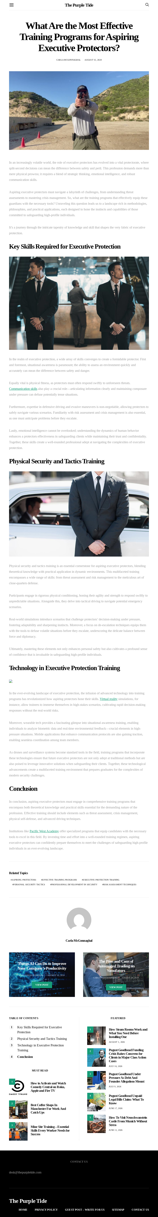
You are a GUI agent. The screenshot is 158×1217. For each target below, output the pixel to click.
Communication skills (23, 388)
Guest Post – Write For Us (85, 1209)
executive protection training (101, 880)
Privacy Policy (46, 1209)
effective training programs (59, 880)
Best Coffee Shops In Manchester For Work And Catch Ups (48, 1108)
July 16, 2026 (115, 1066)
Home (23, 1209)
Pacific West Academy (44, 831)
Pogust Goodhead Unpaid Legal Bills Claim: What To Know (126, 1099)
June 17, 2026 (115, 1108)
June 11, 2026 (115, 1130)
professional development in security (74, 884)
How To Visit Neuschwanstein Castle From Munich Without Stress (128, 1121)
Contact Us (140, 1209)
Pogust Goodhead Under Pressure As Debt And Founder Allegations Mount (126, 1077)
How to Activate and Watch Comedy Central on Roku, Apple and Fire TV (48, 1087)
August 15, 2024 (93, 60)
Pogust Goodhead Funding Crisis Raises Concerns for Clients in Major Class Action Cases (127, 1055)
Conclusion (25, 1057)
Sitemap (118, 1209)
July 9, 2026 (115, 1086)
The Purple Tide (79, 5)
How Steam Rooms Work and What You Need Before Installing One (128, 1033)
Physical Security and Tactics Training (42, 1038)
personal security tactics (29, 884)
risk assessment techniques (120, 884)
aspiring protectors (24, 880)
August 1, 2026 (117, 1042)
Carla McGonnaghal (68, 60)
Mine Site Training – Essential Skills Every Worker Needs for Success (50, 1130)
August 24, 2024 (130, 978)
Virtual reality (108, 699)
